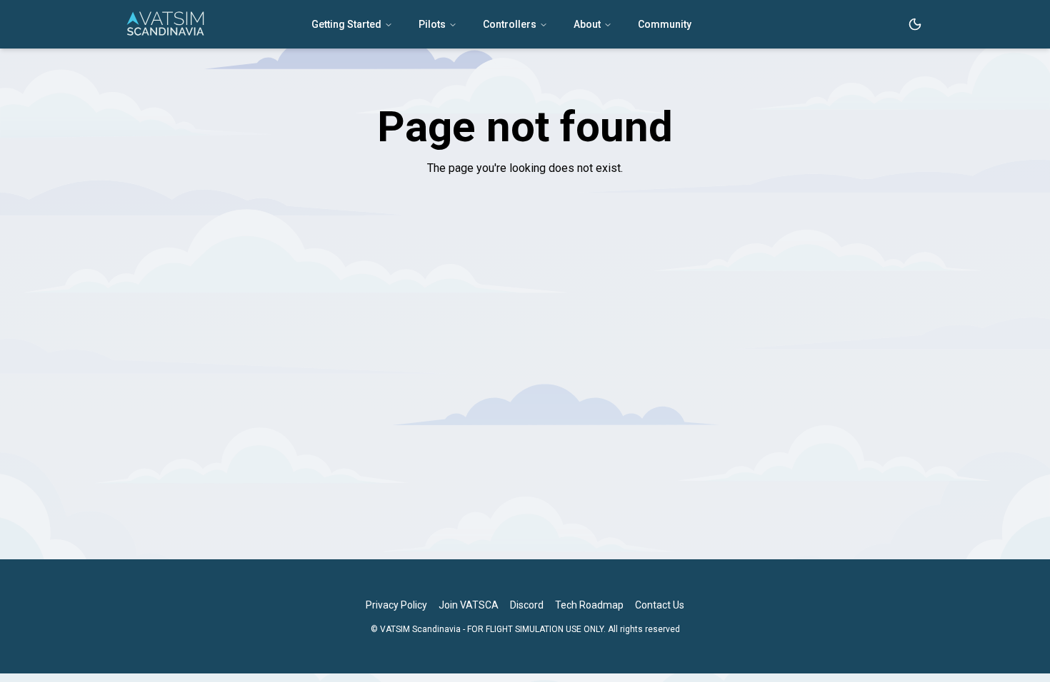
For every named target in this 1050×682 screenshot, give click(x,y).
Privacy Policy (396, 605)
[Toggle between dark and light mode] (915, 24)
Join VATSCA (469, 605)
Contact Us (659, 605)
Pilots (432, 24)
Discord (527, 605)
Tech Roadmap (589, 605)
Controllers (509, 24)
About (587, 24)
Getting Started (346, 24)
